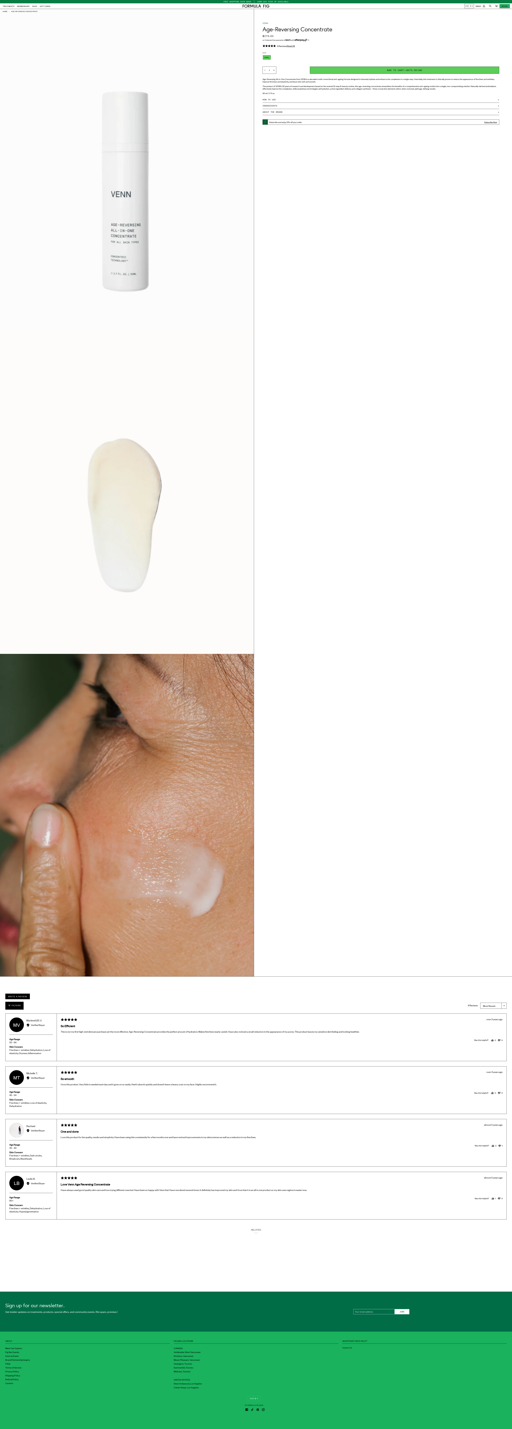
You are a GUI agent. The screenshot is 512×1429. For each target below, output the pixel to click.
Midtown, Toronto (182, 1371)
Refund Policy (12, 1379)
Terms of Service (13, 1367)
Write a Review (17, 996)
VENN (265, 23)
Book (505, 6)
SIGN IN (478, 6)
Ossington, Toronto (183, 1363)
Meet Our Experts (13, 1348)
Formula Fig (252, 1405)
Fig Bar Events (12, 1352)
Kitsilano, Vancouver (183, 1355)
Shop (34, 6)
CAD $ (468, 6)
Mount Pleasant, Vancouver (187, 1359)
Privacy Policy (12, 1371)
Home (5, 11)
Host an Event (12, 1355)
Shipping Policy (12, 1375)
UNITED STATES (182, 1379)
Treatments (8, 6)
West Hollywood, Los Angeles (188, 1383)
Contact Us (347, 1347)
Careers (9, 1383)
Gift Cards (45, 6)
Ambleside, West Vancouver (187, 1352)
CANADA (178, 1348)
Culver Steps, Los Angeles (186, 1387)
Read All (291, 45)
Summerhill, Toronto (183, 1367)
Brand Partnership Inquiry (17, 1359)
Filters (16, 1005)
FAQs (7, 1363)
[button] (256, 6)
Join (402, 1311)
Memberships (23, 6)
